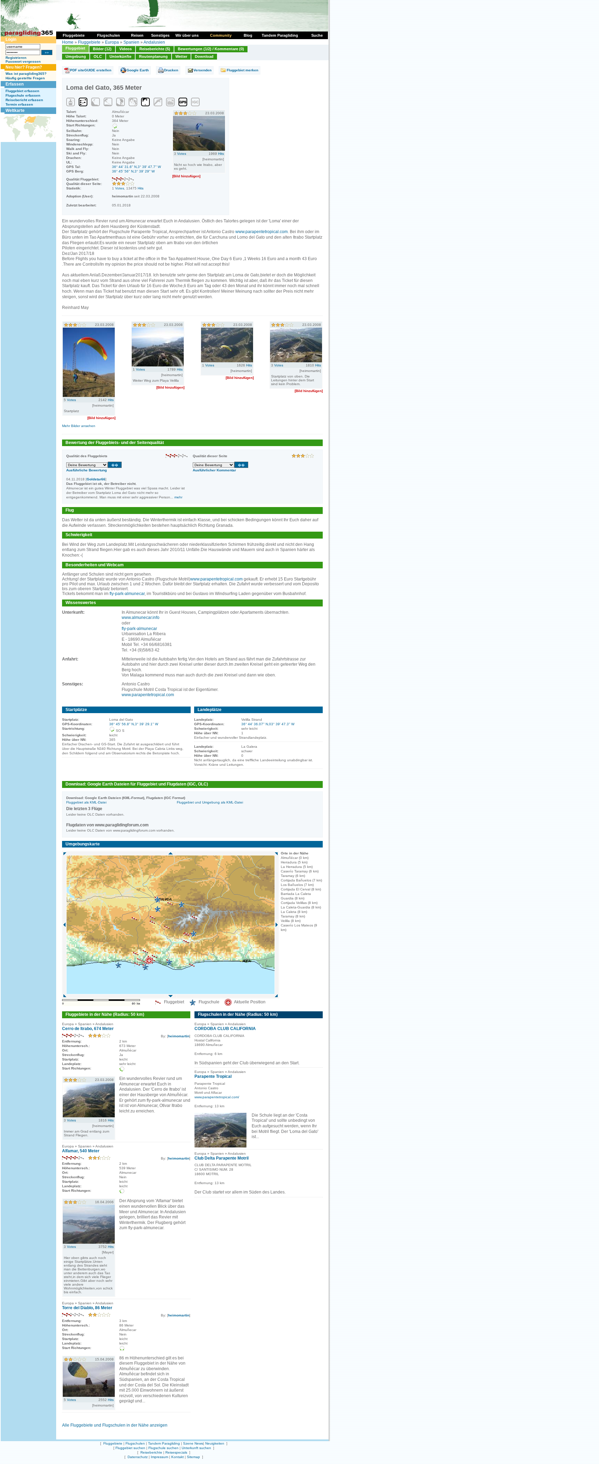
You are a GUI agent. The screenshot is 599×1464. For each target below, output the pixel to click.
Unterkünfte (120, 56)
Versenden (202, 70)
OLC (98, 56)
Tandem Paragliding (164, 1443)
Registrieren (16, 58)
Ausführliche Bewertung (86, 470)
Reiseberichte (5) (154, 49)
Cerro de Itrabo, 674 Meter (88, 1028)
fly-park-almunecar (127, 593)
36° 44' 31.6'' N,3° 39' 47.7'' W (136, 167)
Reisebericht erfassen (24, 100)
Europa (112, 42)
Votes (119, 188)
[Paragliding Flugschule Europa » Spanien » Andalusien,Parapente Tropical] (220, 1146)
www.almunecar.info (140, 617)
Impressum (159, 1457)
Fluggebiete (89, 42)
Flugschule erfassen (23, 95)
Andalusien (154, 42)
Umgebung (76, 56)
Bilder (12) (102, 49)
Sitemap (193, 1457)
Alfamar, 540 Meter (80, 1150)
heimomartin (178, 1036)
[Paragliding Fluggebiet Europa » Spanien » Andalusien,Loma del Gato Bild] (199, 149)
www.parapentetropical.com (261, 231)
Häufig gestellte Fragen (25, 78)
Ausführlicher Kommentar (214, 470)
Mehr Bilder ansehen (78, 426)
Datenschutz (138, 1457)
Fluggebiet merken (242, 70)
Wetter (181, 56)
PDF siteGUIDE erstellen (90, 70)
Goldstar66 (96, 479)
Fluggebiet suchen (130, 1448)
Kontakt (177, 1457)
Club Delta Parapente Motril (221, 1158)
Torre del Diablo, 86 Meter (87, 1307)
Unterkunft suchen (196, 1448)
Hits (141, 188)
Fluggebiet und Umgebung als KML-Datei (210, 802)
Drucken (171, 70)
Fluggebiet (75, 48)
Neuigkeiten (214, 1443)
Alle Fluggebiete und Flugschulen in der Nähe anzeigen (114, 1425)
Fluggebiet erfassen (22, 91)
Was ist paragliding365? (26, 74)
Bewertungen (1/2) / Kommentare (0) (211, 49)
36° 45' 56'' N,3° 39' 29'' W (133, 171)
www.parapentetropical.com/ (216, 1097)
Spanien (131, 42)
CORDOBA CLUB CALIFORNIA (225, 1028)
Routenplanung (153, 56)
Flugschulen (135, 1443)
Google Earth (138, 70)
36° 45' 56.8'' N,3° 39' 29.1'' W (133, 724)
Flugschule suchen (163, 1448)
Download (204, 56)
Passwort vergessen (23, 61)
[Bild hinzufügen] (186, 176)
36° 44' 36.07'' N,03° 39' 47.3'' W (267, 724)
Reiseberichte (151, 1452)
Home (67, 42)
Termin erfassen (19, 104)
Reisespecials (176, 1452)
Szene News (193, 1443)
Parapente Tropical (213, 1076)
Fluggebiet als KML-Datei (86, 802)
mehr (178, 497)
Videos (125, 49)
